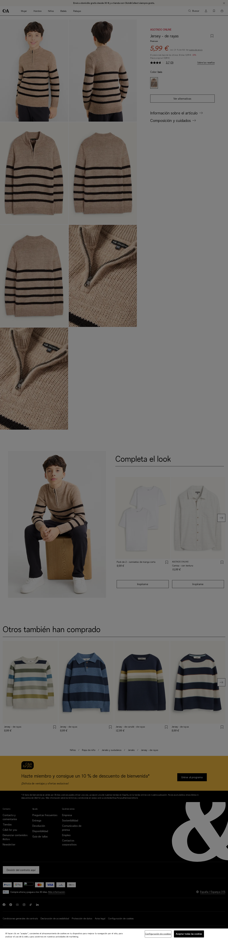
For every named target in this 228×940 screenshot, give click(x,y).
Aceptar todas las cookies (189, 933)
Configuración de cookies (158, 933)
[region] (114, 934)
